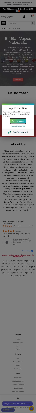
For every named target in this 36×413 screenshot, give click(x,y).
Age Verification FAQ (18, 126)
